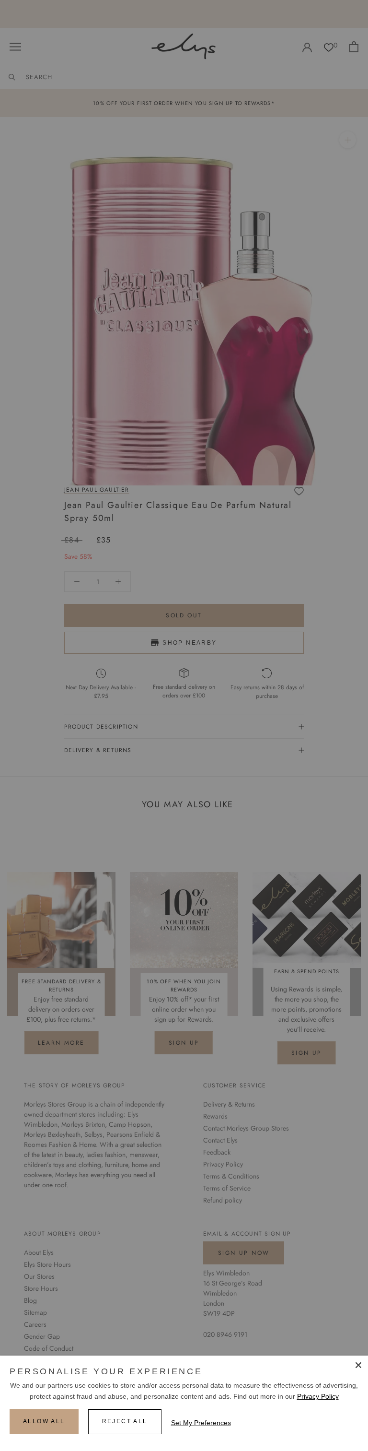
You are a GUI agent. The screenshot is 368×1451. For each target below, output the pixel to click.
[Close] (358, 1365)
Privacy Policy (318, 1396)
